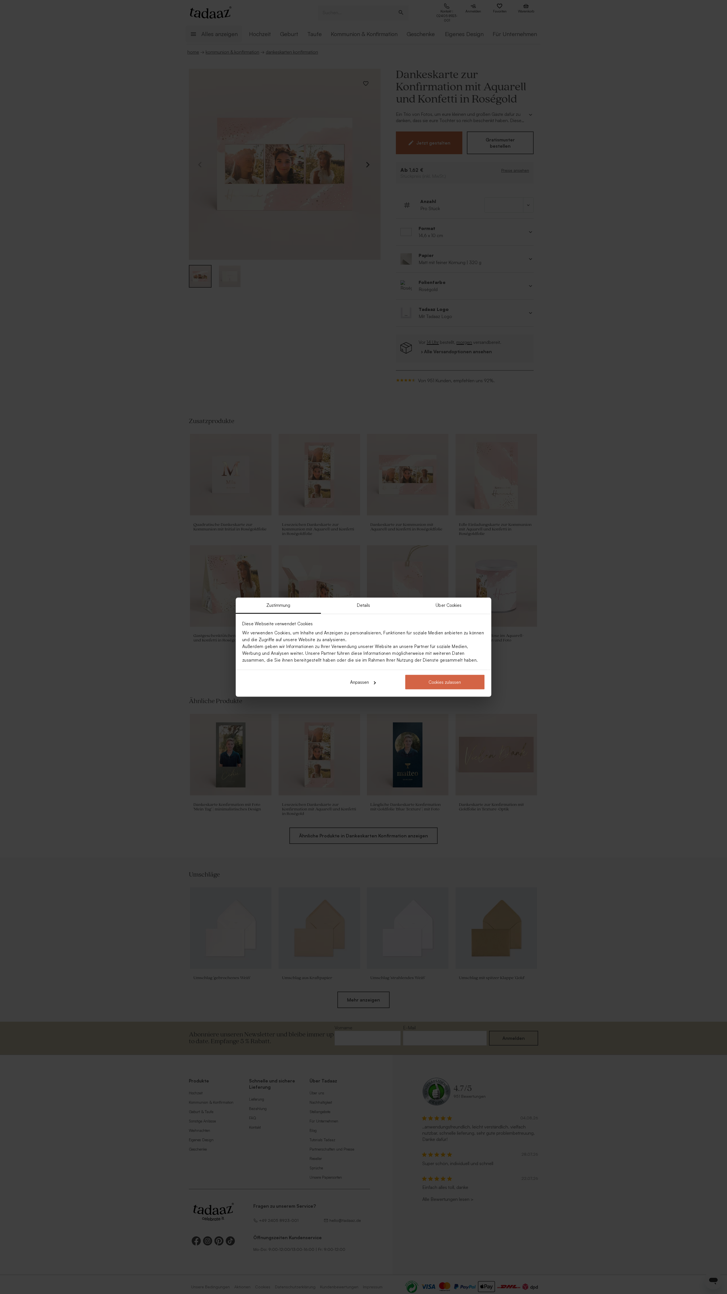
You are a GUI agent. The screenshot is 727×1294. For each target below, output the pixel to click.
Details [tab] (363, 605)
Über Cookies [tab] (448, 605)
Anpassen (359, 682)
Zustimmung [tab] (278, 605)
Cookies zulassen (445, 682)
